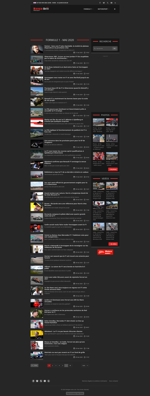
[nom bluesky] (103, 2)
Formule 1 (88, 9)
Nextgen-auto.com (71, 389)
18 (70, 365)
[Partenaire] (105, 252)
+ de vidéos (113, 244)
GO (114, 48)
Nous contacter (113, 381)
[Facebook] (100, 2)
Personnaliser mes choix (75, 393)
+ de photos (112, 169)
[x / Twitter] (107, 2)
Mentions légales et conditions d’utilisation (94, 381)
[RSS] (115, 2)
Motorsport (103, 9)
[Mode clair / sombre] (115, 9)
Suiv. (84, 365)
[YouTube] (111, 2)
